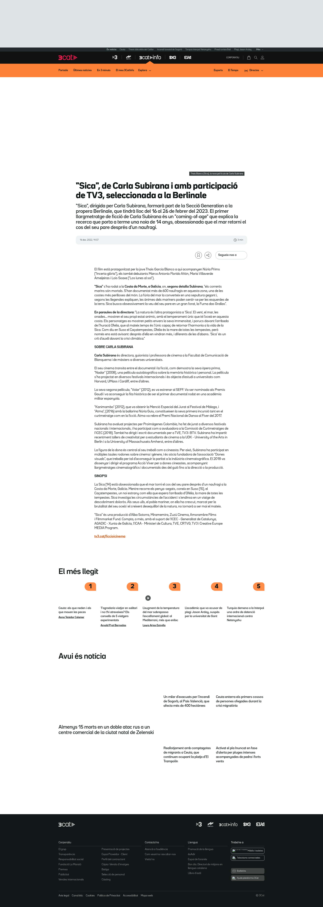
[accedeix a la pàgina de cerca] (255, 57)
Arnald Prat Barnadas (113, 625)
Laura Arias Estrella (154, 625)
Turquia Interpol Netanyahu (198, 50)
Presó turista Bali (222, 50)
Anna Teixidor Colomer (71, 617)
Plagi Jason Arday (243, 50)
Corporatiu (232, 58)
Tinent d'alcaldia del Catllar (141, 50)
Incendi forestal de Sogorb (169, 50)
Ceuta (122, 50)
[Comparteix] (208, 255)
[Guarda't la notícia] (198, 255)
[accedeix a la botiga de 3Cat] (249, 57)
